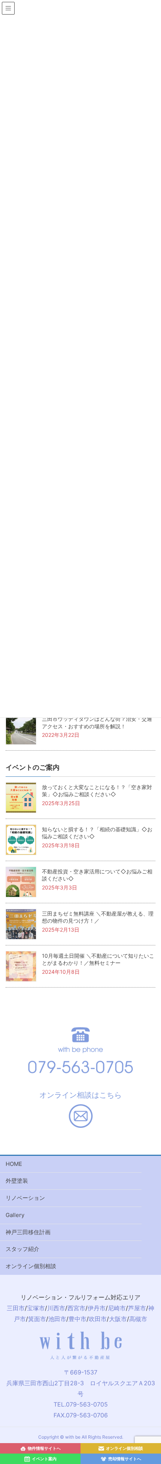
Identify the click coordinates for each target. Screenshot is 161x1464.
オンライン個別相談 (31, 1266)
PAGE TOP (157, 1359)
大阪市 (118, 1319)
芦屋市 (137, 1308)
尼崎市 (117, 1308)
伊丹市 (97, 1308)
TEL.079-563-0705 (81, 1404)
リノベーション (25, 1197)
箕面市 (37, 1319)
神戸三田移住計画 (28, 1232)
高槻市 (138, 1319)
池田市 (57, 1319)
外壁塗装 (17, 1180)
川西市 (56, 1308)
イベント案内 (44, 1458)
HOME (14, 1163)
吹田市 (98, 1319)
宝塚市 (36, 1308)
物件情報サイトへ (44, 1448)
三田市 (16, 1308)
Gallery (15, 1215)
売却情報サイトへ (124, 1458)
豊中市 (77, 1319)
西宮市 (76, 1308)
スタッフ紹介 (22, 1248)
